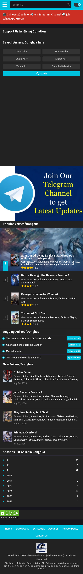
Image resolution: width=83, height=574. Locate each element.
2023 (9, 485)
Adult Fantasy (37, 376)
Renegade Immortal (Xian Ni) (39, 294)
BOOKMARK (22, 528)
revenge (54, 264)
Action (33, 261)
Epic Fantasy (51, 399)
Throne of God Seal (33, 313)
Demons (54, 317)
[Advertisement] (41, 121)
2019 (9, 480)
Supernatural (67, 264)
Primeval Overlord (25, 432)
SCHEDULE (39, 528)
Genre (20, 51)
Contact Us (42, 535)
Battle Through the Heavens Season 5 (45, 275)
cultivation (55, 261)
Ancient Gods (49, 436)
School (25, 320)
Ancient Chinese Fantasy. (55, 396)
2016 (9, 475)
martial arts (27, 264)
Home (8, 528)
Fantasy (75, 261)
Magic (73, 317)
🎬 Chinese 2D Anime (16, 14)
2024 (9, 491)
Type (20, 66)
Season (60, 51)
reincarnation (42, 264)
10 (8, 465)
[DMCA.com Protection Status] (9, 518)
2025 (9, 496)
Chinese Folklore (33, 379)
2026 (9, 501)
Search (43, 73)
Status (60, 59)
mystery (62, 439)
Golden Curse (22, 372)
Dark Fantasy (62, 379)
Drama (66, 261)
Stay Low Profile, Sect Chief (31, 412)
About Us (53, 528)
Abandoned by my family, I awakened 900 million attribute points (47, 257)
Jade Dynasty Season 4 (28, 392)
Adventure (43, 261)
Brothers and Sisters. (53, 416)
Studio (20, 59)
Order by (60, 66)
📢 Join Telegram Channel (46, 14)
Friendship (74, 399)
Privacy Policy (70, 528)
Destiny (74, 379)
